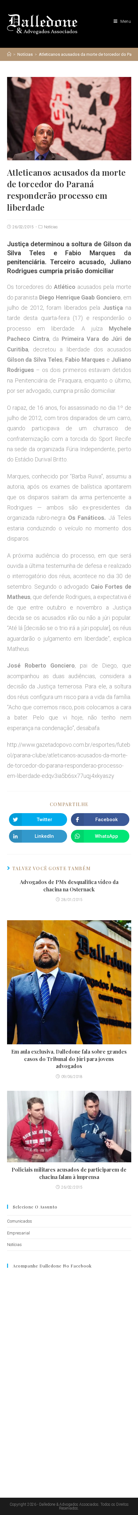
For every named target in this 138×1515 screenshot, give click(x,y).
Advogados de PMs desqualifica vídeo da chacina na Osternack (69, 885)
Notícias (51, 227)
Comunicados (19, 1221)
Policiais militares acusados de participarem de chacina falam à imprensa (69, 1173)
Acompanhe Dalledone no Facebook (52, 1265)
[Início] (9, 54)
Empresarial (18, 1233)
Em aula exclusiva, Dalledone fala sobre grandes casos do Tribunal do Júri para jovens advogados (69, 1058)
